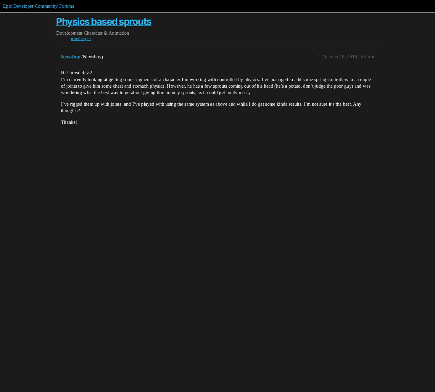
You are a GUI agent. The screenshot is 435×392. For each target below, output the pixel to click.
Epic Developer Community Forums (38, 6)
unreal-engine (81, 39)
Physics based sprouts (104, 21)
